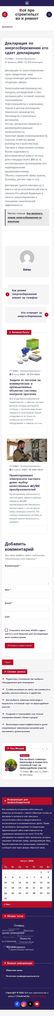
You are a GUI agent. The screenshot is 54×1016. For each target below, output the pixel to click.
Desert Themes (38, 993)
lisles (10, 58)
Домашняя (7, 26)
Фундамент (27, 756)
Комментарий (12, 565)
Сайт (7, 616)
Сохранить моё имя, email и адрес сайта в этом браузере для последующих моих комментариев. (26, 634)
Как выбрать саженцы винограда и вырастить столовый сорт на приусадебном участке (25, 703)
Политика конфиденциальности (22, 973)
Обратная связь (14, 967)
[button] (43, 749)
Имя (8, 589)
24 (5, 890)
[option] (28, 764)
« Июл (7, 901)
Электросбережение (25, 58)
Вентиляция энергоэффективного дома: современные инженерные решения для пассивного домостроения (25, 728)
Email (8, 603)
